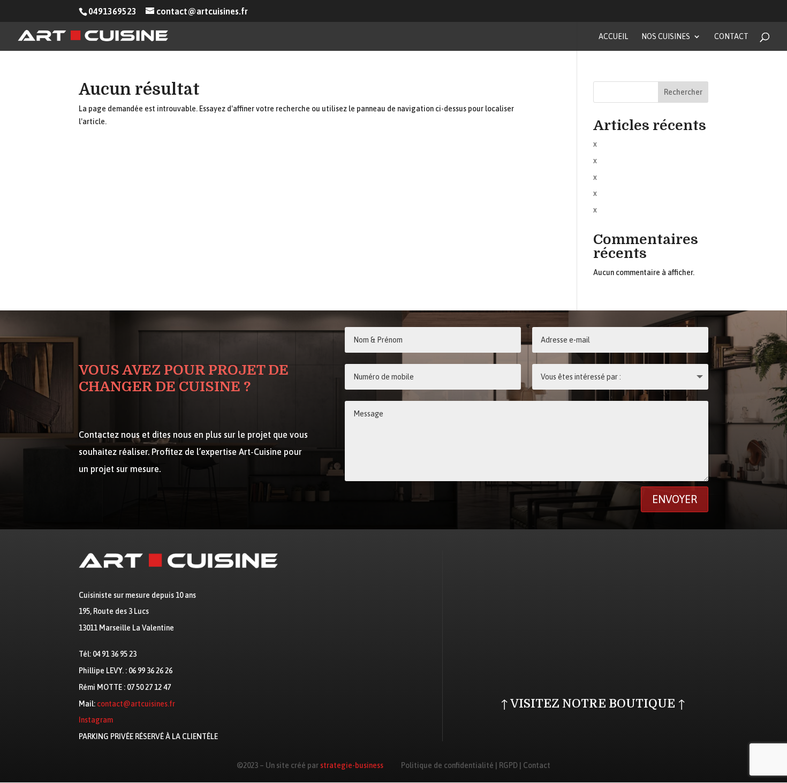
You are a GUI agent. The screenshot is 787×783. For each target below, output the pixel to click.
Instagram (96, 720)
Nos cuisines (665, 37)
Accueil (613, 37)
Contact (731, 37)
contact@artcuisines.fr (136, 704)
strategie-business (351, 765)
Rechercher (683, 92)
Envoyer (674, 499)
